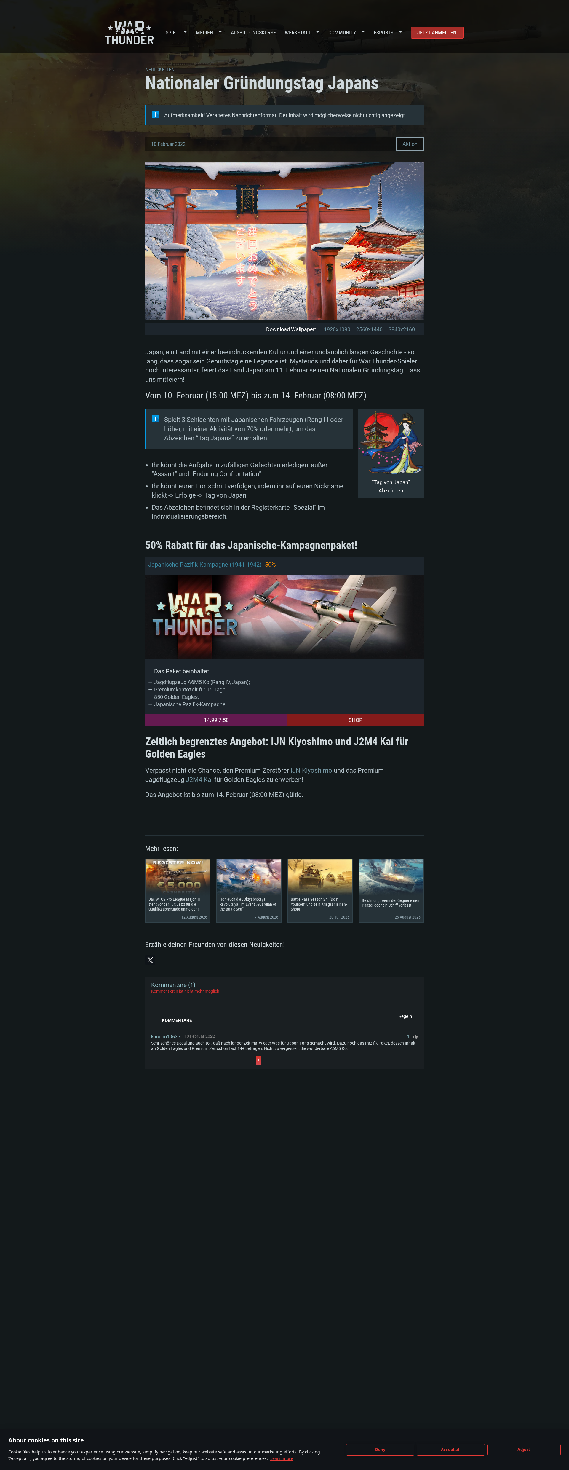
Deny (380, 1449)
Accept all (451, 1449)
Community (342, 32)
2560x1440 (369, 329)
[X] (150, 960)
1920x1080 (337, 329)
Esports (383, 32)
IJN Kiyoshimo (311, 770)
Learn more (281, 1458)
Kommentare (177, 1020)
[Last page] (314, 1060)
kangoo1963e (165, 1036)
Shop (355, 720)
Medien (204, 32)
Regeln (405, 1016)
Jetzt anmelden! (437, 32)
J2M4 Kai (199, 779)
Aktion (410, 144)
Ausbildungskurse (253, 32)
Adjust (523, 1449)
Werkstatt (298, 32)
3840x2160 (402, 329)
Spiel (172, 32)
